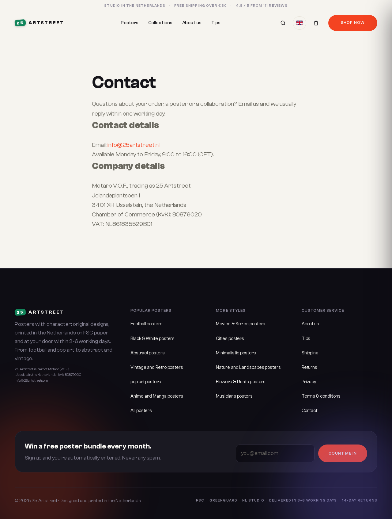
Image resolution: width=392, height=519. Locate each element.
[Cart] (316, 23)
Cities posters (230, 338)
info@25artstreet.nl (133, 144)
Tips (216, 22)
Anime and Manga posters (156, 396)
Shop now (352, 23)
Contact (309, 410)
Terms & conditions (321, 396)
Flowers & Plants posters (241, 381)
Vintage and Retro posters (156, 367)
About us (192, 22)
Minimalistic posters (236, 353)
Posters (129, 22)
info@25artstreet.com (31, 381)
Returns (309, 367)
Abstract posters (147, 353)
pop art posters (145, 381)
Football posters (146, 323)
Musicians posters (234, 396)
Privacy (309, 381)
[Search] (283, 23)
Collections (160, 22)
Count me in (342, 453)
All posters (141, 410)
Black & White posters (152, 338)
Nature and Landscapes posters (248, 367)
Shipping (310, 353)
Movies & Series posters (240, 323)
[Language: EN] (299, 23)
